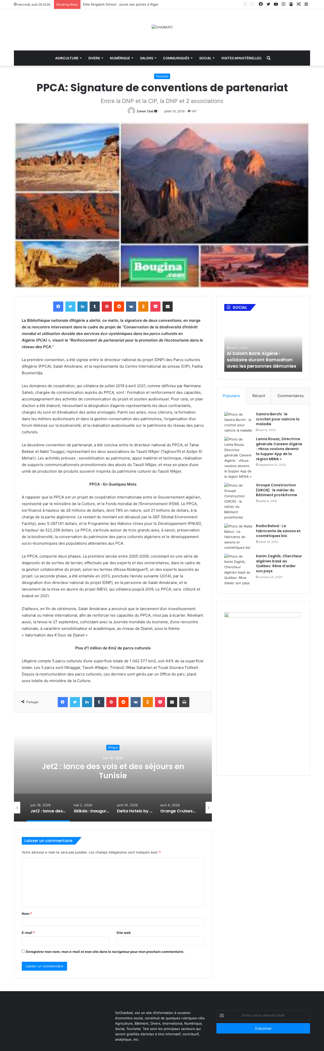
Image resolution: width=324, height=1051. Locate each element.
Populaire (231, 395)
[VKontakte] (131, 306)
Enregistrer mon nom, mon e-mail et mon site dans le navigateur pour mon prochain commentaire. (105, 952)
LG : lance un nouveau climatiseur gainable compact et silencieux (134, 4)
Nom (27, 914)
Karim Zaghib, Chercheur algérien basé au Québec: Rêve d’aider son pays (279, 564)
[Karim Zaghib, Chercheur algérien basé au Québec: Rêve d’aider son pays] (238, 570)
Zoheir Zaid (145, 111)
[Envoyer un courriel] (155, 111)
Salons (146, 58)
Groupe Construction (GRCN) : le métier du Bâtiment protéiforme (276, 490)
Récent (258, 395)
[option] (113, 771)
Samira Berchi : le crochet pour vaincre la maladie (277, 419)
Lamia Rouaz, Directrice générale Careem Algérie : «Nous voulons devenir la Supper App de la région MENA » (279, 448)
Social (205, 58)
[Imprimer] (184, 702)
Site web (123, 933)
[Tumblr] (95, 306)
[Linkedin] (82, 306)
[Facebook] (58, 306)
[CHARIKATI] (162, 27)
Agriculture (66, 58)
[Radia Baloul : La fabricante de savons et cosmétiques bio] (238, 537)
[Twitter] (70, 306)
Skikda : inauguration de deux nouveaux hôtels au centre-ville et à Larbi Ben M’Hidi (112, 771)
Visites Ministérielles (241, 58)
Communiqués (176, 58)
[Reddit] (119, 306)
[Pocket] (155, 306)
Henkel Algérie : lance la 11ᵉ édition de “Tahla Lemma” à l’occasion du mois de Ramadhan (260, 356)
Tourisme (162, 76)
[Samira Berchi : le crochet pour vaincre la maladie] (238, 422)
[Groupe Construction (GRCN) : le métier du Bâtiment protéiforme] (238, 501)
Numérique (120, 58)
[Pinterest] (107, 306)
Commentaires (290, 395)
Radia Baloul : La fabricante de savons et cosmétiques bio (278, 530)
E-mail (28, 933)
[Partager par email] (168, 306)
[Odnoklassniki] (143, 306)
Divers (94, 58)
